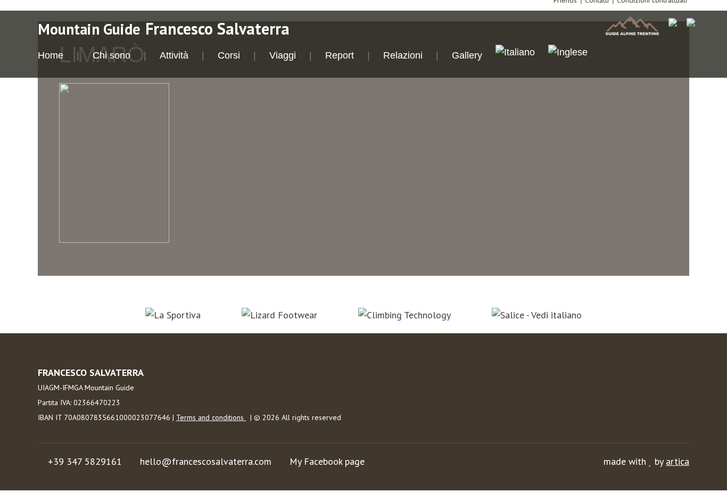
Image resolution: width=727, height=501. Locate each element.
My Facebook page (327, 461)
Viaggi (282, 55)
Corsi (229, 55)
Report (339, 55)
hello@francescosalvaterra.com (205, 461)
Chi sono (111, 55)
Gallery (467, 55)
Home (50, 55)
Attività (174, 55)
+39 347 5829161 (85, 461)
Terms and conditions (211, 417)
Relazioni (403, 55)
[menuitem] (515, 54)
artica (677, 461)
